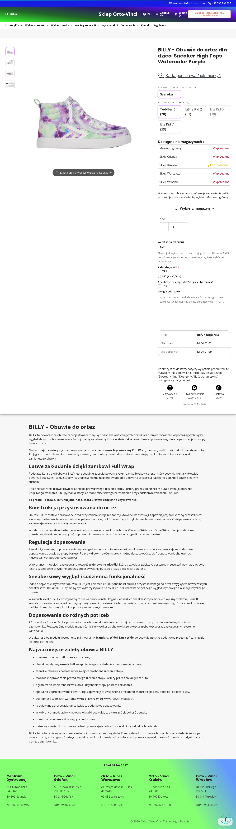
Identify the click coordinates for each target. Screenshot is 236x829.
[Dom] (118, 14)
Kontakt (146, 25)
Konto (163, 14)
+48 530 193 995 (221, 3)
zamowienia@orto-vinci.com (189, 3)
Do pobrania (128, 25)
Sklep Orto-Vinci (151, 821)
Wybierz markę (60, 25)
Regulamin (159, 25)
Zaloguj (199, 13)
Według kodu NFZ (85, 25)
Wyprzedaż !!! (110, 25)
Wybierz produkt (35, 25)
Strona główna (13, 25)
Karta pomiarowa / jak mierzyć (193, 75)
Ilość (161, 219)
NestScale (201, 404)
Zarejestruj (212, 13)
